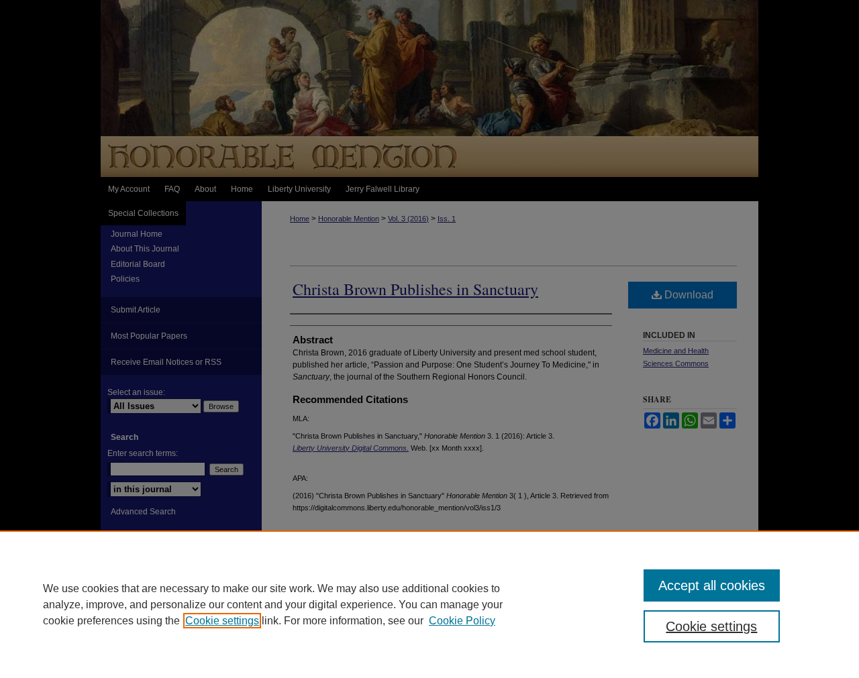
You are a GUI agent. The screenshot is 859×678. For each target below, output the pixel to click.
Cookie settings (222, 620)
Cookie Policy (462, 620)
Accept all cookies (711, 585)
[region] (429, 604)
